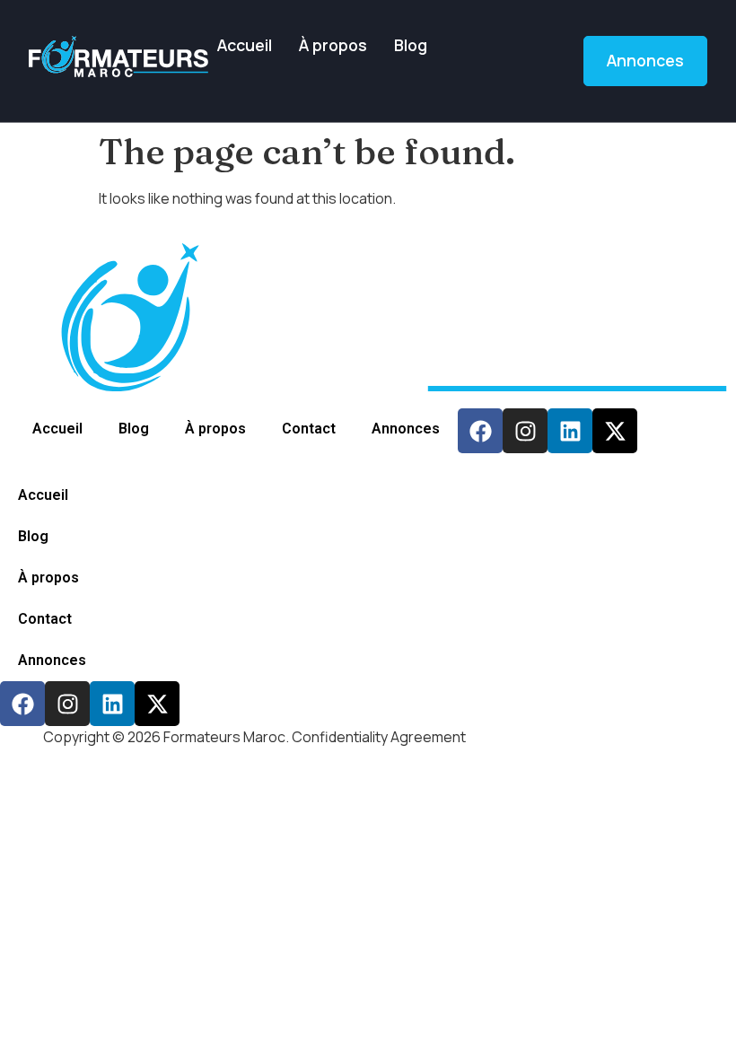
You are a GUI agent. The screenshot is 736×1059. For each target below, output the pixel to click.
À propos (333, 45)
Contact (309, 428)
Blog (410, 45)
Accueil (244, 45)
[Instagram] (525, 430)
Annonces (406, 428)
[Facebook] (480, 430)
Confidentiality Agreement (379, 737)
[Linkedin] (570, 430)
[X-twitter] (614, 430)
